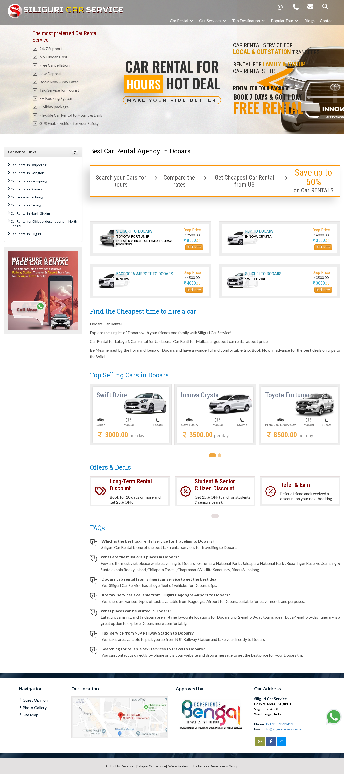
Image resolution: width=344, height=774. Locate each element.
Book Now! (194, 247)
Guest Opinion (35, 700)
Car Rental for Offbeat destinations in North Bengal (44, 223)
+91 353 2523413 (279, 724)
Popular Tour (282, 20)
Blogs (309, 20)
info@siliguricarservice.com (284, 729)
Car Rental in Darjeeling (28, 165)
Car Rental (179, 20)
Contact (327, 20)
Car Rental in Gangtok (27, 173)
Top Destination (246, 20)
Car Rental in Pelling (26, 205)
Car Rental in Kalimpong (29, 181)
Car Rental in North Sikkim (30, 213)
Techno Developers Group (218, 766)
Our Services (210, 20)
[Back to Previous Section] (75, 152)
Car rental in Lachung (27, 197)
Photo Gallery (35, 707)
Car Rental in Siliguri (26, 234)
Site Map (30, 714)
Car (73, 9)
